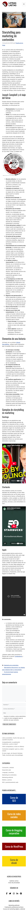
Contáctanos (18, 656)
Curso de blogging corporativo (14, 831)
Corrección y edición (8, 767)
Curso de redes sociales (14, 815)
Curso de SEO (14, 799)
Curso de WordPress (14, 846)
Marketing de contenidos (11, 665)
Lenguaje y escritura (8, 772)
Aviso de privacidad (14, 882)
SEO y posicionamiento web (10, 782)
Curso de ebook (14, 861)
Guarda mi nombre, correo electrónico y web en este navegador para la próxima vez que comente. (15, 718)
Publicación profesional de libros (14, 907)
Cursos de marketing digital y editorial (14, 909)
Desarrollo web (6, 770)
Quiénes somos (14, 881)
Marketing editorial (7, 777)
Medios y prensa (7, 780)
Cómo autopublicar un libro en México (13, 746)
